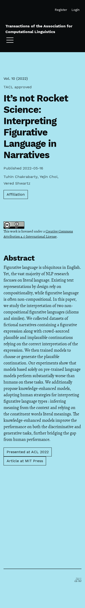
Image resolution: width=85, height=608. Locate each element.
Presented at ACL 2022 (28, 452)
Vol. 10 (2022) (16, 78)
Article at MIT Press (25, 461)
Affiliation (16, 194)
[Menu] (10, 41)
